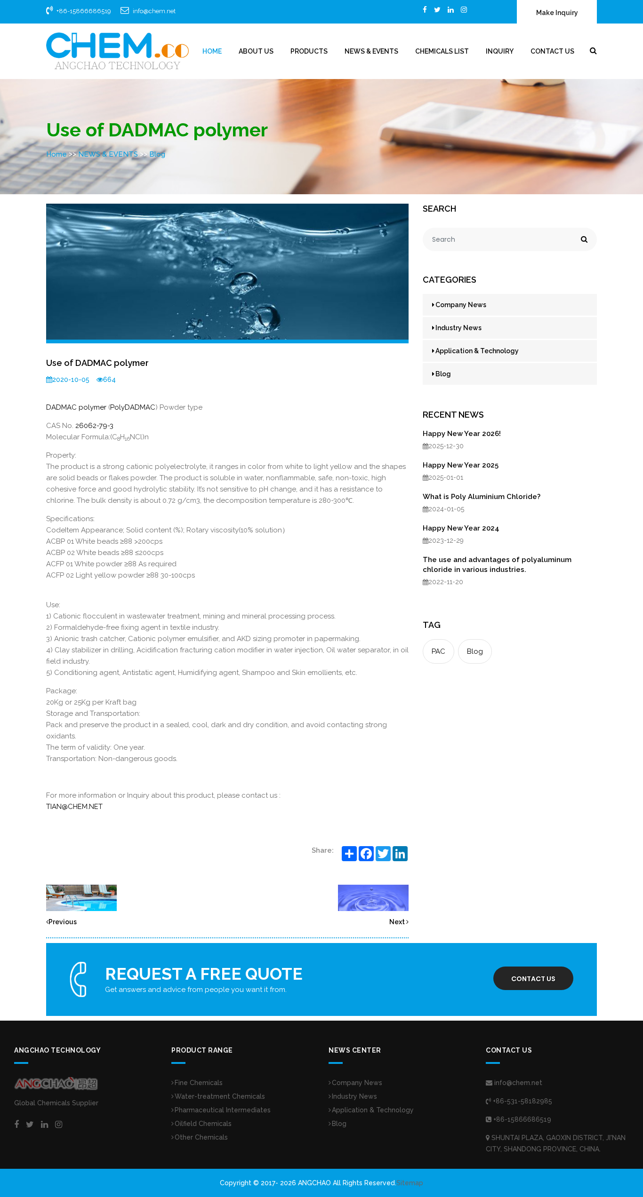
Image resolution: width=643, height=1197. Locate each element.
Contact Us (552, 51)
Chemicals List (442, 51)
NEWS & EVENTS (371, 51)
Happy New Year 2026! (462, 433)
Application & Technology (477, 351)
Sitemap (409, 1183)
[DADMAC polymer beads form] (81, 897)
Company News (460, 305)
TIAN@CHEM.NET (74, 806)
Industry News (458, 328)
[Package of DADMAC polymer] (373, 897)
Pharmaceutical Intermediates (223, 1110)
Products (309, 51)
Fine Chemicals (199, 1082)
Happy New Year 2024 (461, 528)
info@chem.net (154, 11)
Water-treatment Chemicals (220, 1096)
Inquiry (500, 51)
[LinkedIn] (451, 9)
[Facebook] (425, 9)
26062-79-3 (94, 425)
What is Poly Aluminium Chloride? (481, 496)
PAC (438, 651)
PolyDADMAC (132, 407)
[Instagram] (464, 9)
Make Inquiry (557, 12)
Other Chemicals (201, 1137)
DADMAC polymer (76, 407)
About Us (256, 51)
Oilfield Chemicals (203, 1123)
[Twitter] (437, 9)
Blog (157, 154)
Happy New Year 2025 (460, 465)
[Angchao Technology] (117, 51)
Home (212, 51)
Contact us (533, 978)
